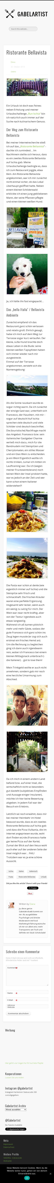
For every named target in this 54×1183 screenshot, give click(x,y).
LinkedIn (44, 36)
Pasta (11, 877)
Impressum (8, 1144)
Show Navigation (44, 25)
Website (11, 1007)
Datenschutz (8, 1147)
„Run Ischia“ (34, 113)
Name (12, 993)
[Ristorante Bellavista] (27, 87)
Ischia (11, 871)
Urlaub (44, 877)
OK (27, 1178)
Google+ (38, 36)
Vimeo (26, 36)
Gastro (13, 71)
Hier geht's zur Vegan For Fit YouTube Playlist (24, 1063)
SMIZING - (7, 1158)
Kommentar (12, 968)
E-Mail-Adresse (12, 1002)
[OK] (50, 1173)
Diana (13, 62)
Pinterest (20, 36)
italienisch (33, 871)
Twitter (15, 36)
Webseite (7, 1161)
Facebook (9, 36)
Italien (21, 871)
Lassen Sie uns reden (14, 1077)
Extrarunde (17, 1158)
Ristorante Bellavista (32, 146)
